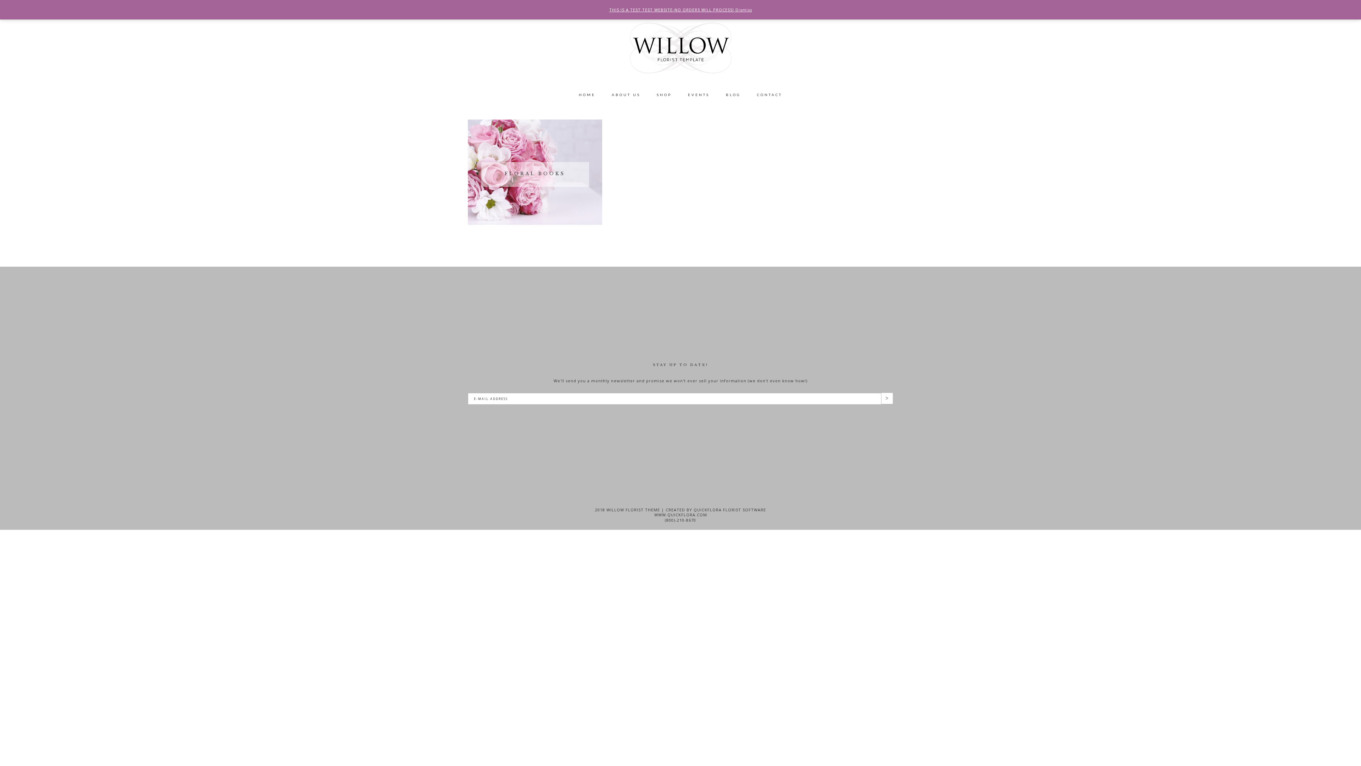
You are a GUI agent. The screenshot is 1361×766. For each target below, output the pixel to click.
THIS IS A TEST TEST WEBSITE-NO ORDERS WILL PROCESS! (672, 9)
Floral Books (535, 173)
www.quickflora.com (680, 514)
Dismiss (743, 9)
